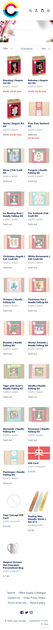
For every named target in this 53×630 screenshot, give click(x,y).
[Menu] (48, 10)
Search (11, 592)
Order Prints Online (34, 597)
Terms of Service (17, 602)
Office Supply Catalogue (32, 592)
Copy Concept (19, 620)
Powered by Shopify (38, 620)
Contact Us (14, 597)
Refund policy (37, 602)
